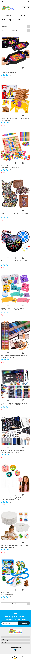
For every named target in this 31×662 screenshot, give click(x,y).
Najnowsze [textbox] (4, 26)
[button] (15, 637)
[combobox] (15, 26)
